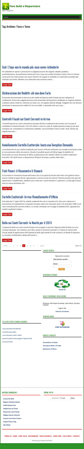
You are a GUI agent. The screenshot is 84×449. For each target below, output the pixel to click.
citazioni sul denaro (62, 311)
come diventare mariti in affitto (12, 335)
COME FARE (57, 436)
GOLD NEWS (67, 436)
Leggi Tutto (7, 85)
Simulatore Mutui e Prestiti (52, 346)
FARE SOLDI (22, 436)
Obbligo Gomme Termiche (11, 415)
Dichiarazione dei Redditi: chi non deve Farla (26, 93)
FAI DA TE (62, 290)
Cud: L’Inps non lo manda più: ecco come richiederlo (30, 67)
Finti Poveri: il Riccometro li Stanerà (22, 171)
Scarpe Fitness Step (9, 422)
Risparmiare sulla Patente (11, 412)
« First (5, 246)
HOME (15, 436)
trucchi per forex (7, 342)
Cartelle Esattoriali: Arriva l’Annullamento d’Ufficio (30, 197)
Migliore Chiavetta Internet (11, 402)
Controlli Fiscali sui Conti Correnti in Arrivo (26, 119)
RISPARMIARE (33, 436)
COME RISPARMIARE (62, 327)
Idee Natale (6, 425)
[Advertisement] (42, 48)
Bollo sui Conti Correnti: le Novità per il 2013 (27, 223)
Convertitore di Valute (50, 342)
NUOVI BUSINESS (45, 436)
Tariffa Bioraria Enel (9, 405)
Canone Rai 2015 (8, 399)
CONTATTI (76, 436)
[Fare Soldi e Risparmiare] (21, 6)
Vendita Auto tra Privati (10, 408)
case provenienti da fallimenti (11, 329)
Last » (42, 246)
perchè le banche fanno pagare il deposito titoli (17, 338)
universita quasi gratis (9, 332)
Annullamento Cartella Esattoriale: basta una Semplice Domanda (37, 145)
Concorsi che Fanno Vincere (12, 418)
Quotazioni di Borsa (49, 349)
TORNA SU (8, 436)
